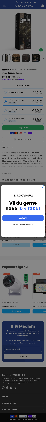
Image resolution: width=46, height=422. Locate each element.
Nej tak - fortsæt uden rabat (23, 225)
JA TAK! (23, 217)
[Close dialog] (43, 186)
